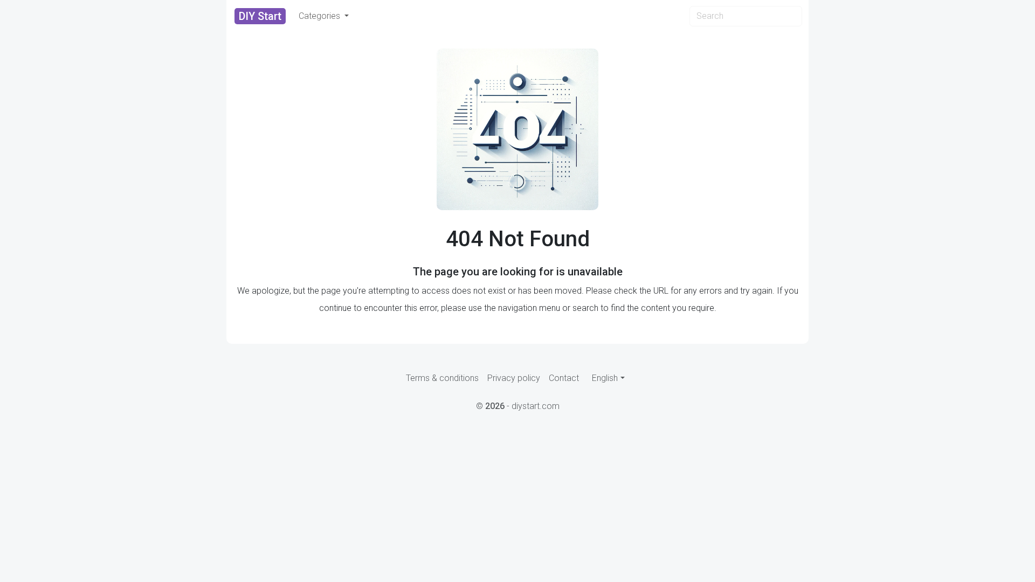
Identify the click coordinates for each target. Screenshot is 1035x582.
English (605, 378)
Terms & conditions (442, 378)
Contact (564, 378)
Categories (320, 16)
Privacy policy (513, 378)
